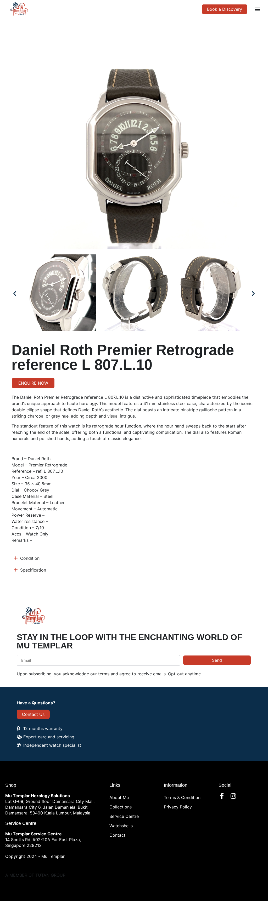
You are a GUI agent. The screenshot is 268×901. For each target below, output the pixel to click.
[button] (257, 9)
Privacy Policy (178, 806)
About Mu (119, 797)
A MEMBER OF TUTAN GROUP (35, 875)
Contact (117, 835)
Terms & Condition (182, 797)
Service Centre (124, 816)
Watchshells (121, 825)
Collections (120, 806)
